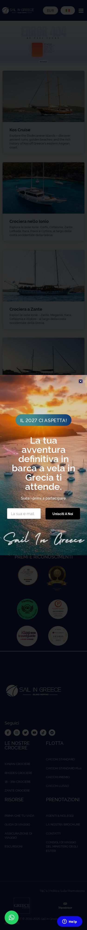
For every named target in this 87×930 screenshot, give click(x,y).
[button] (12, 917)
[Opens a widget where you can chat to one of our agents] (69, 922)
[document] (43, 465)
